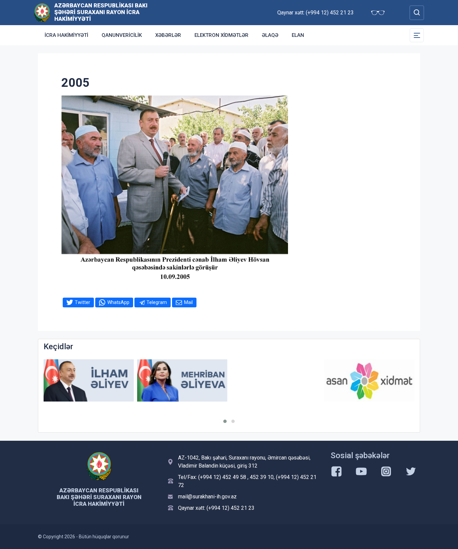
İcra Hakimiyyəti (66, 35)
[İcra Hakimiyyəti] (42, 12)
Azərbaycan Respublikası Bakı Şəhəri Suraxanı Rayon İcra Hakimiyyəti (101, 12)
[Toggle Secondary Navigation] (416, 35)
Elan (298, 35)
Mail (188, 302)
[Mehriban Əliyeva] (182, 380)
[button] (225, 421)
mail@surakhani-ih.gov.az (207, 496)
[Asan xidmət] (369, 380)
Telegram (157, 302)
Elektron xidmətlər (221, 35)
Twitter (82, 302)
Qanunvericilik (122, 35)
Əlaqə (270, 35)
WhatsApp (118, 302)
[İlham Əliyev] (89, 380)
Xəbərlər (168, 35)
